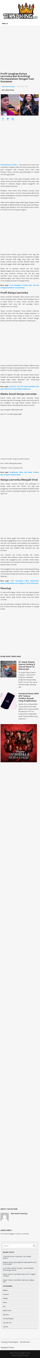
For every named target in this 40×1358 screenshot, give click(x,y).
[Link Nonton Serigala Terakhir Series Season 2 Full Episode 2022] (19, 743)
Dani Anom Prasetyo (8, 86)
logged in (12, 1234)
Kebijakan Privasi (7, 1347)
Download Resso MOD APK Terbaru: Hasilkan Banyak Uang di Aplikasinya (28, 697)
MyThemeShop (23, 1355)
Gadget (5, 1298)
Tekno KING (14, 1353)
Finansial (6, 1294)
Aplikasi (5, 1290)
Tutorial (5, 1327)
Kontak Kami (25, 1342)
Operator (6, 1314)
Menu (4, 23)
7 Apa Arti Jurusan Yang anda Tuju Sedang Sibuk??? (17, 1257)
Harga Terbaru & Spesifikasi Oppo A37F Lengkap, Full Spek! (19, 1275)
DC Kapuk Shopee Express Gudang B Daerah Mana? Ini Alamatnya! (26, 665)
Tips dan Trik (7, 1323)
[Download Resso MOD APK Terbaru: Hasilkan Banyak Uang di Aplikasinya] (8, 700)
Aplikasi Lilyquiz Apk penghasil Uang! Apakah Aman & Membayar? (19, 1263)
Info (3, 90)
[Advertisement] (20, 50)
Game (5, 1302)
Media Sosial (9, 90)
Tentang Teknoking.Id (9, 1342)
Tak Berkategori (8, 1319)
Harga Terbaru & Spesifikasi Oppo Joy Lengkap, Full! (18, 1281)
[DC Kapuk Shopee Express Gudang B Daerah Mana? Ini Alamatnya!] (8, 669)
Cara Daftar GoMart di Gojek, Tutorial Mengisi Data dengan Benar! (18, 1269)
